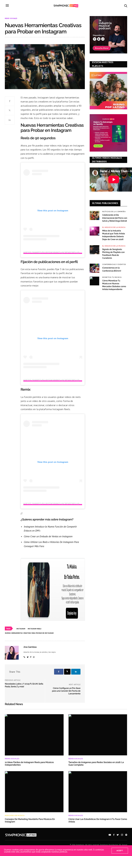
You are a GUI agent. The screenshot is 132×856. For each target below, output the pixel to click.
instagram (20, 629)
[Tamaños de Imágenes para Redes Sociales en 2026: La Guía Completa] (97, 734)
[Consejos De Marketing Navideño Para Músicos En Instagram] (34, 791)
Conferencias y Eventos (114, 264)
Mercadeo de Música (14, 815)
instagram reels (34, 629)
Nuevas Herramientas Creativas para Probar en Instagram (29, 633)
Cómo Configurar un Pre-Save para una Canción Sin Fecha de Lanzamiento (66, 691)
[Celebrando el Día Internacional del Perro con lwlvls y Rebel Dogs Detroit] (94, 215)
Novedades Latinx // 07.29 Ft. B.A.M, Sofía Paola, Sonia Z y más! (24, 685)
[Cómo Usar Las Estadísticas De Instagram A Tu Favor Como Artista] (97, 791)
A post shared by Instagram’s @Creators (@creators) (57, 252)
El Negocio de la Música (114, 227)
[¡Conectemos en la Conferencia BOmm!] (94, 268)
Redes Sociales (11, 18)
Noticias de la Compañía (114, 211)
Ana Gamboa (30, 647)
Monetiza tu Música (112, 277)
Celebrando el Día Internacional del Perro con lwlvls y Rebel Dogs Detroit (114, 218)
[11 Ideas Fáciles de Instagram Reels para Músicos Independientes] (34, 734)
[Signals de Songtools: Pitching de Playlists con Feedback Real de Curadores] (94, 249)
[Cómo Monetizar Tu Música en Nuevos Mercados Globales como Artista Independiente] (94, 281)
